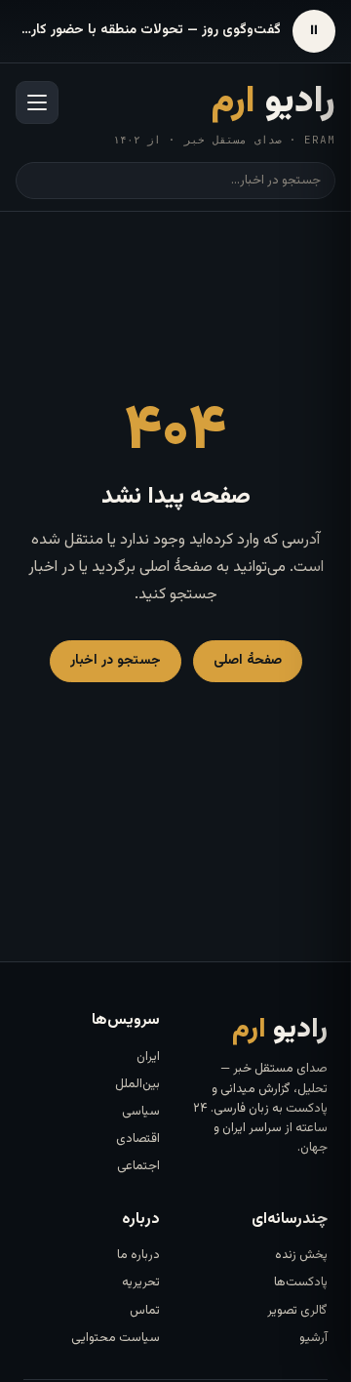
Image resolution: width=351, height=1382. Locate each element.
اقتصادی (138, 1139)
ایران (148, 1057)
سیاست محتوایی (115, 1338)
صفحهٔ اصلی (248, 660)
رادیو (273, 102)
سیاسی (141, 1111)
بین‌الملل (137, 1084)
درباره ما (138, 1255)
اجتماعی (138, 1166)
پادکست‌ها (301, 1282)
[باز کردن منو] (37, 102)
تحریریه (141, 1282)
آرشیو (313, 1338)
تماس (145, 1311)
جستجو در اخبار (115, 660)
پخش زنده (301, 1255)
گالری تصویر (297, 1311)
